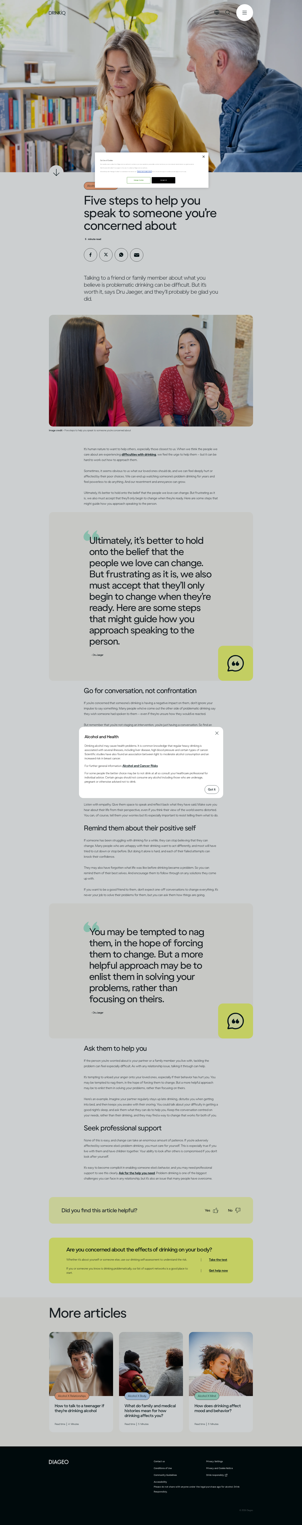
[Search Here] (228, 12)
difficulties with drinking (139, 454)
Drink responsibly (215, 1475)
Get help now (218, 1270)
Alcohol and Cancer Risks (140, 766)
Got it (212, 789)
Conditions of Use (163, 1468)
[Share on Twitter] (106, 254)
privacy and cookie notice (144, 171)
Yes (207, 1210)
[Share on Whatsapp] (121, 254)
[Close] (203, 156)
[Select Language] (217, 12)
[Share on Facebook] (90, 254)
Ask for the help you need (137, 1173)
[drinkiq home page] (57, 12)
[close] (88, 736)
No (230, 1210)
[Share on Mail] (136, 255)
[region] (151, 170)
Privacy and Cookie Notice (219, 1468)
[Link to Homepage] (59, 1462)
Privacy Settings (214, 1461)
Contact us (159, 1461)
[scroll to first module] (56, 172)
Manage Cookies (138, 180)
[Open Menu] (244, 12)
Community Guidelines (165, 1475)
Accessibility (160, 1482)
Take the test (218, 1260)
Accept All (163, 180)
